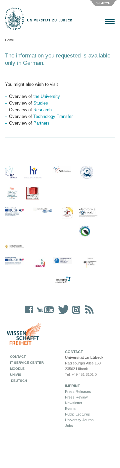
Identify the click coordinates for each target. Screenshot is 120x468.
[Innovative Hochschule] (62, 280)
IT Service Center (27, 362)
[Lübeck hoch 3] (39, 263)
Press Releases (78, 391)
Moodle (17, 368)
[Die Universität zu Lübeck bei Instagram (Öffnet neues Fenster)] (75, 314)
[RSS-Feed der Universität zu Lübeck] (88, 314)
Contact (18, 356)
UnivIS (15, 374)
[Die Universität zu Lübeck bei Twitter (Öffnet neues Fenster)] (61, 314)
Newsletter (73, 403)
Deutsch (18, 380)
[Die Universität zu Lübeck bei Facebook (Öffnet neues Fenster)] (29, 314)
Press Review (76, 397)
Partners (41, 123)
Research (42, 109)
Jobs (69, 426)
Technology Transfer (53, 116)
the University (46, 96)
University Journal (79, 420)
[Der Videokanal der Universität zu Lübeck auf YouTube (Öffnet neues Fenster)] (44, 314)
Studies (40, 103)
